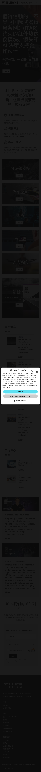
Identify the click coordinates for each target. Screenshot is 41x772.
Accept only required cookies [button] (20, 396)
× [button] (37, 372)
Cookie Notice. (6, 387)
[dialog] (20, 386)
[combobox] (32, 371)
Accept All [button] (20, 391)
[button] (20, 401)
